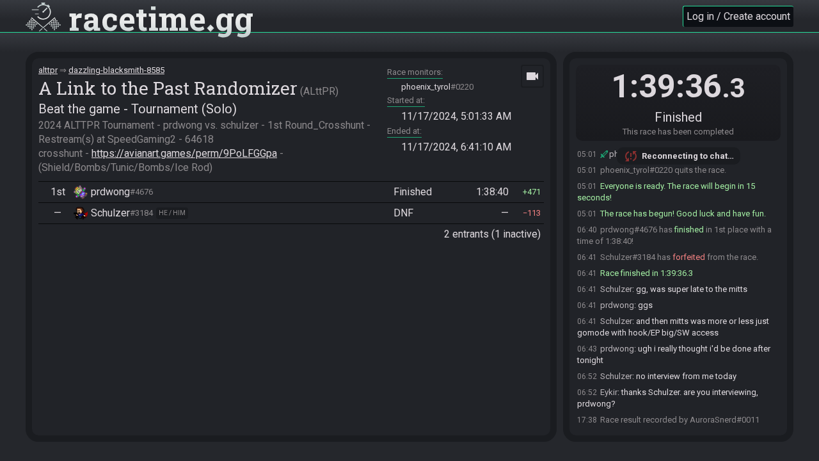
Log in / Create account (738, 16)
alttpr (48, 70)
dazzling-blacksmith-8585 (116, 70)
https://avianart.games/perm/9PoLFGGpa (184, 153)
